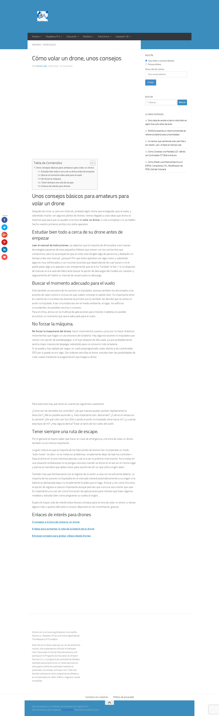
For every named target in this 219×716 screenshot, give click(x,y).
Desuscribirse (154, 64)
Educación (72, 36)
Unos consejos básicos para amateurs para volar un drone (65, 167)
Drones (36, 44)
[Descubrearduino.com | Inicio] (42, 16)
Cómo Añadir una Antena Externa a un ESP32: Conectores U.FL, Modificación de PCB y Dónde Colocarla (164, 166)
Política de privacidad (123, 697)
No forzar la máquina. (51, 179)
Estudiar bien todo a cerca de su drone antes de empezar (68, 171)
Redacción (41, 66)
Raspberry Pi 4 (53, 36)
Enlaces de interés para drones (55, 186)
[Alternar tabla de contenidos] (91, 163)
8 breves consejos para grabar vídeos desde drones (61, 535)
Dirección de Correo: (154, 69)
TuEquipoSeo (67, 709)
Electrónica (103, 36)
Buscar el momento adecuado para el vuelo (61, 175)
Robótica (87, 36)
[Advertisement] (133, 11)
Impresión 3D (122, 36)
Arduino (35, 36)
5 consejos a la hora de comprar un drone (56, 522)
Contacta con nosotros (96, 697)
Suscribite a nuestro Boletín (161, 60)
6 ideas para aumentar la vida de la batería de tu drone (63, 528)
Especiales (49, 44)
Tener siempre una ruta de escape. (57, 182)
